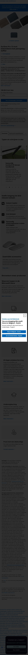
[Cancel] (25, 315)
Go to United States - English (14, 335)
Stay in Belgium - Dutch (14, 331)
